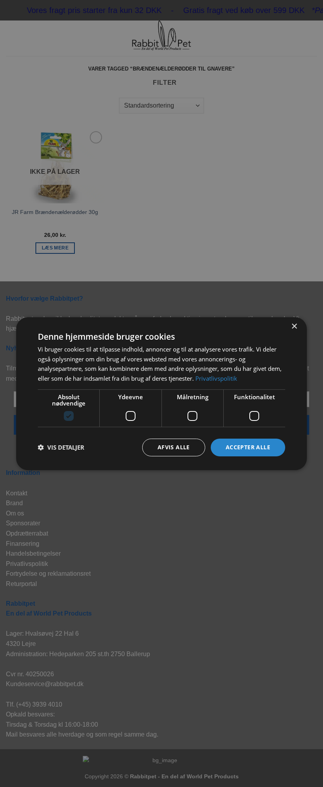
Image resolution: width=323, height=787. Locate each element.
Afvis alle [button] (174, 447)
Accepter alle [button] (248, 447)
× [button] (294, 326)
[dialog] (161, 393)
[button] (61, 447)
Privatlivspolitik (216, 378)
